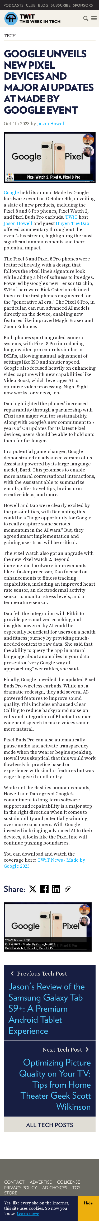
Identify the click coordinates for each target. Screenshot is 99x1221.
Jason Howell (51, 124)
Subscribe (60, 5)
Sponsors (83, 5)
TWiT (71, 217)
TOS (76, 1187)
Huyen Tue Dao (72, 223)
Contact (14, 1182)
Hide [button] (88, 1202)
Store (10, 1192)
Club (31, 5)
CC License (68, 1182)
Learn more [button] (28, 1214)
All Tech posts (49, 1125)
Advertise (41, 1182)
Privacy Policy (20, 1187)
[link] (75, 889)
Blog (43, 5)
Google (11, 193)
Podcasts (13, 5)
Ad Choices (54, 1187)
